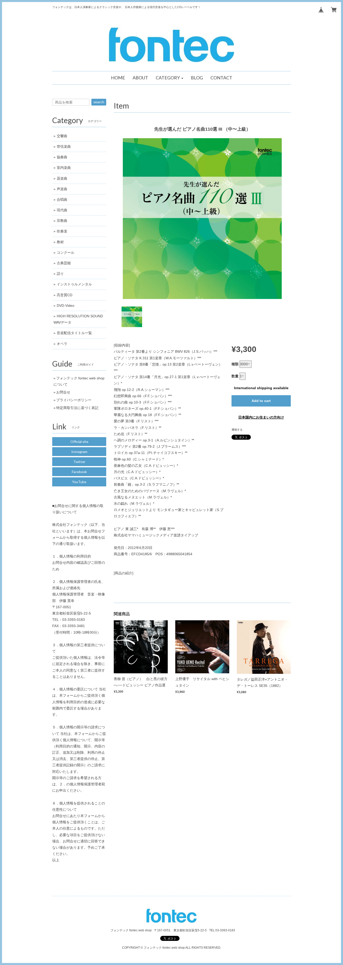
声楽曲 (62, 189)
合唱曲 (62, 199)
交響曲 (62, 136)
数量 (235, 376)
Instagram (79, 451)
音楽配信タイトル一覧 (74, 333)
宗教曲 (62, 221)
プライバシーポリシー (73, 400)
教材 (60, 242)
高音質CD (64, 295)
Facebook (79, 472)
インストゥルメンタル (74, 284)
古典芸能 (64, 263)
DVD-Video (65, 305)
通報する (237, 429)
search (98, 102)
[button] (169, 77)
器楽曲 (62, 178)
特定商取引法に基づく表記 (77, 408)
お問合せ (63, 392)
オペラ (62, 344)
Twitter (79, 462)
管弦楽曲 (64, 146)
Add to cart (261, 401)
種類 (235, 364)
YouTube (79, 482)
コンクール (65, 252)
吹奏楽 (62, 231)
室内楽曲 (64, 168)
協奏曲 (62, 157)
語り (60, 274)
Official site (79, 441)
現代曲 (62, 210)
